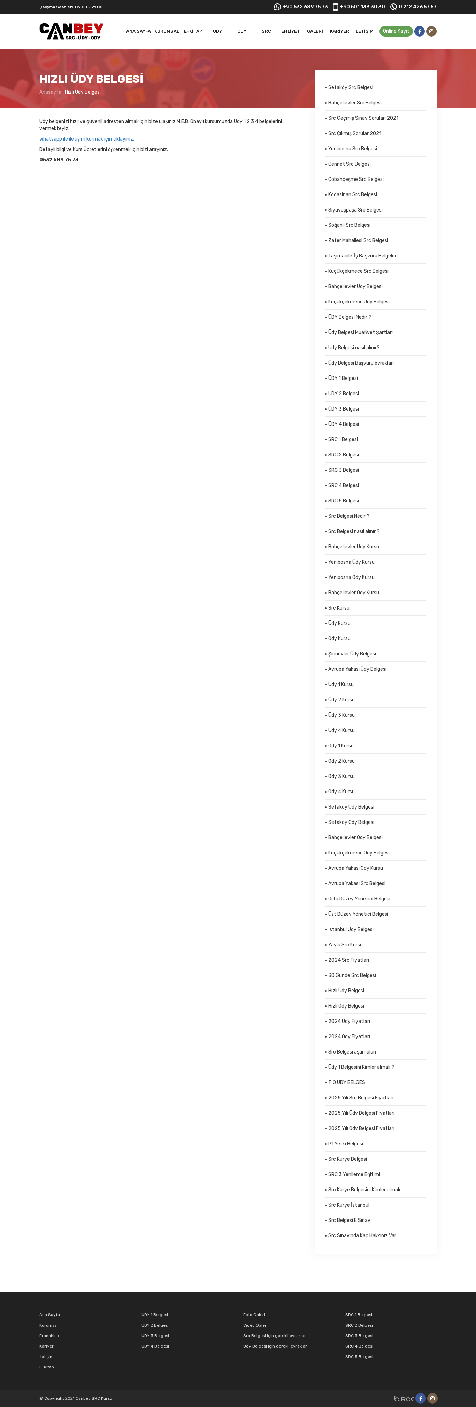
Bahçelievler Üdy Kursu (353, 547)
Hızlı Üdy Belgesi (83, 92)
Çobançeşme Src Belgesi (356, 179)
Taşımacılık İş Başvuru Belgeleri (363, 256)
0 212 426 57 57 (418, 7)
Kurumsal (166, 31)
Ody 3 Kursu (341, 776)
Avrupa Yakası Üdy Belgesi (357, 669)
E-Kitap (193, 31)
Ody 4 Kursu (341, 792)
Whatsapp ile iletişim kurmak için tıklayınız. (86, 139)
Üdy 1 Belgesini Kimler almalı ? (361, 1067)
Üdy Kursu (339, 623)
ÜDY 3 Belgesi (343, 409)
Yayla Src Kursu (345, 945)
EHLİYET (290, 31)
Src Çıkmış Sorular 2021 (354, 133)
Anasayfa (50, 92)
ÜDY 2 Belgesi (343, 394)
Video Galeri (255, 1325)
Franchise (49, 1335)
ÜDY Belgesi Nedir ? (349, 317)
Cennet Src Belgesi (349, 164)
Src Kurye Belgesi (347, 1159)
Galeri (315, 31)
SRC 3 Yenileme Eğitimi (354, 1174)
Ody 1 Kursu (341, 746)
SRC (266, 31)
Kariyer (339, 31)
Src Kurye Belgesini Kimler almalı (364, 1190)
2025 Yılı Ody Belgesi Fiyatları (361, 1128)
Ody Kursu (339, 639)
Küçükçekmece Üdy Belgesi (359, 302)
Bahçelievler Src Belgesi (355, 103)
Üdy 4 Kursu (341, 730)
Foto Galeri (254, 1314)
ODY (241, 31)
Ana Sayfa (138, 31)
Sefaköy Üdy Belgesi (351, 807)
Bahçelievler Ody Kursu (353, 593)
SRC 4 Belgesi (343, 485)
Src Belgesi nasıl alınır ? (353, 531)
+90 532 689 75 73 (305, 7)
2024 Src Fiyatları (348, 960)
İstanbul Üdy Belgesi (351, 929)
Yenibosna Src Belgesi (352, 149)
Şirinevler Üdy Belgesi (352, 654)
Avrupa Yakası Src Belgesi (356, 884)
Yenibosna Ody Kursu (351, 577)
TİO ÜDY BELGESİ (347, 1083)
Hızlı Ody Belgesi (346, 1006)
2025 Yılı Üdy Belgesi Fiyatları (361, 1113)
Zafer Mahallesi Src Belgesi (358, 241)
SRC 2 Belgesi (343, 455)
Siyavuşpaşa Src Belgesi (355, 210)
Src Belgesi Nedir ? (348, 516)
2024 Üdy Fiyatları (349, 1021)
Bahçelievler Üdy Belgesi (355, 286)
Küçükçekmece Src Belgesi (358, 271)
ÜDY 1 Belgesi (343, 378)
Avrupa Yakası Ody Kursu (355, 868)
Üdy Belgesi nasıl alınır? (353, 348)
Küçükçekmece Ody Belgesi (359, 853)
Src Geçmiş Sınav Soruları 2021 (363, 118)
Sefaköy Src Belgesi (350, 87)
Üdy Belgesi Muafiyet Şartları (360, 332)
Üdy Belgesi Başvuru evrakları (361, 363)
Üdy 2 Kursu (341, 700)
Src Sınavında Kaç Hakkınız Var (362, 1236)
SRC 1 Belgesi (343, 440)
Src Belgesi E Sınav (349, 1220)
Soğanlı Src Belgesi (349, 225)
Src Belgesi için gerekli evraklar (274, 1335)
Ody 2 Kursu (341, 761)
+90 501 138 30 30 (362, 7)
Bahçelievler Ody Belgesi (355, 838)
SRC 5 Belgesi (343, 501)
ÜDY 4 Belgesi (343, 424)
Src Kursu (339, 608)
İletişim (364, 31)
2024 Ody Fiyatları (349, 1037)
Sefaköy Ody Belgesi (351, 822)
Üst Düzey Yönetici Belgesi (358, 914)
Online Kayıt (396, 31)
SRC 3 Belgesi (343, 470)
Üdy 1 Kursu (341, 684)
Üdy (217, 31)
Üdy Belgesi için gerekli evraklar (275, 1346)
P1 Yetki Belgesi (345, 1144)
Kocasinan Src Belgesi (352, 195)
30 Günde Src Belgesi (352, 975)
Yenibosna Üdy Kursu (351, 562)
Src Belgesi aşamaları (352, 1052)
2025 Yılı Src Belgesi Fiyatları (360, 1098)
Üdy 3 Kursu (341, 715)
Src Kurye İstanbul (348, 1205)
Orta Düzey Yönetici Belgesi (359, 899)
